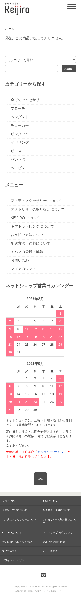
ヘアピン (18, 168)
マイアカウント (23, 269)
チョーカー (20, 125)
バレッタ (18, 159)
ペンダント (20, 117)
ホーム (10, 28)
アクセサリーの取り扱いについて (38, 209)
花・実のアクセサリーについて (36, 201)
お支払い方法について (29, 235)
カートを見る (50, 551)
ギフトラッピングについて (32, 226)
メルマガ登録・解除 (27, 252)
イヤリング (20, 142)
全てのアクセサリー (27, 100)
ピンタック (20, 134)
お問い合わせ (21, 260)
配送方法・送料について (30, 243)
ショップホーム (11, 501)
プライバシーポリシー (14, 560)
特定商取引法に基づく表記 (17, 541)
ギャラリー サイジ (50, 452)
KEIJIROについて (25, 218)
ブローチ (18, 108)
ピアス (16, 151)
